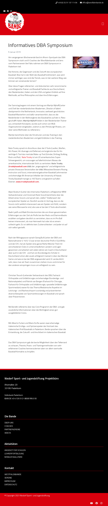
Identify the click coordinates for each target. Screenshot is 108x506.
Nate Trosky (27, 157)
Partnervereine (12, 429)
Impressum (9, 481)
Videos (7, 432)
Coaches (8, 426)
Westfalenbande (12, 474)
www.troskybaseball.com (27, 181)
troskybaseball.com (18, 166)
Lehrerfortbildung (14, 453)
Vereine (8, 477)
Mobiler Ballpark (13, 457)
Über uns (9, 422)
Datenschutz (10, 484)
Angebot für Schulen (15, 450)
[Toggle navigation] (103, 24)
